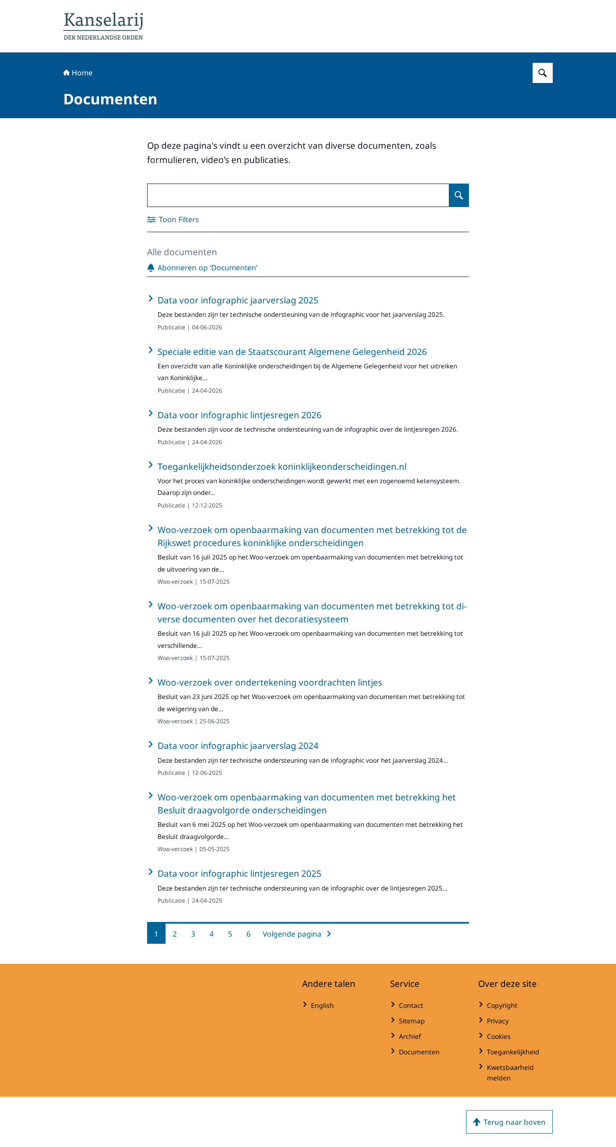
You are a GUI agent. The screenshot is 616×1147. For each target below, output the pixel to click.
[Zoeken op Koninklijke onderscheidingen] (543, 73)
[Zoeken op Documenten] (459, 195)
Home (82, 72)
